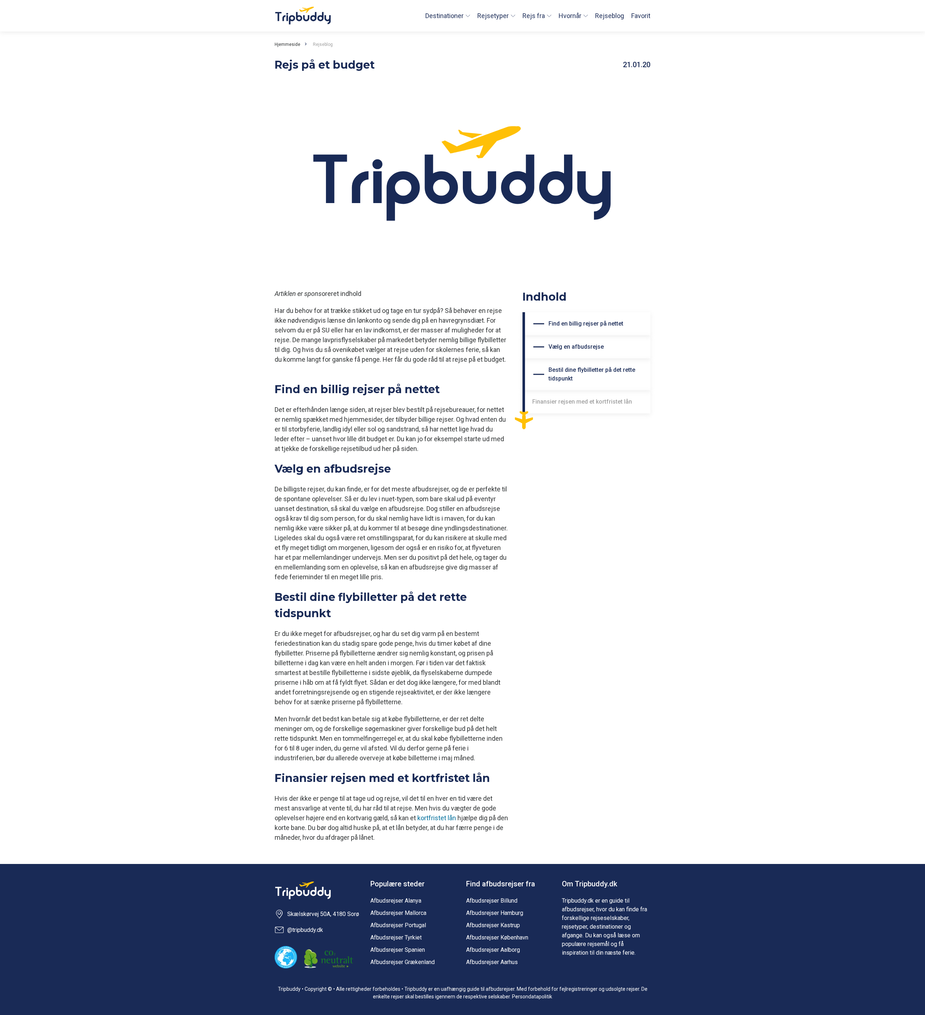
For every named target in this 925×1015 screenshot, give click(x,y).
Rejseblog (609, 16)
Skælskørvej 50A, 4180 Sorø (323, 914)
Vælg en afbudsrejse (576, 346)
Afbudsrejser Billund (491, 900)
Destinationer (444, 16)
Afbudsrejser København (497, 937)
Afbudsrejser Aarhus (492, 962)
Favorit (640, 16)
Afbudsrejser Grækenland (402, 962)
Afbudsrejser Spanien (397, 949)
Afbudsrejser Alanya (395, 900)
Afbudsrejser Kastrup (493, 925)
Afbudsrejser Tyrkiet (396, 937)
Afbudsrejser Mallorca (398, 912)
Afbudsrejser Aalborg (493, 949)
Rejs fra (533, 16)
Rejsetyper (493, 16)
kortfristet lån (436, 818)
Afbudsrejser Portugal (398, 925)
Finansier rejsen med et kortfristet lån (582, 401)
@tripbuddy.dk (305, 929)
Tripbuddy (303, 16)
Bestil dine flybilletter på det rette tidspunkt (591, 374)
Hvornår (570, 16)
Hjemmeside (287, 44)
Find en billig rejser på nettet (585, 323)
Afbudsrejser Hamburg (494, 912)
